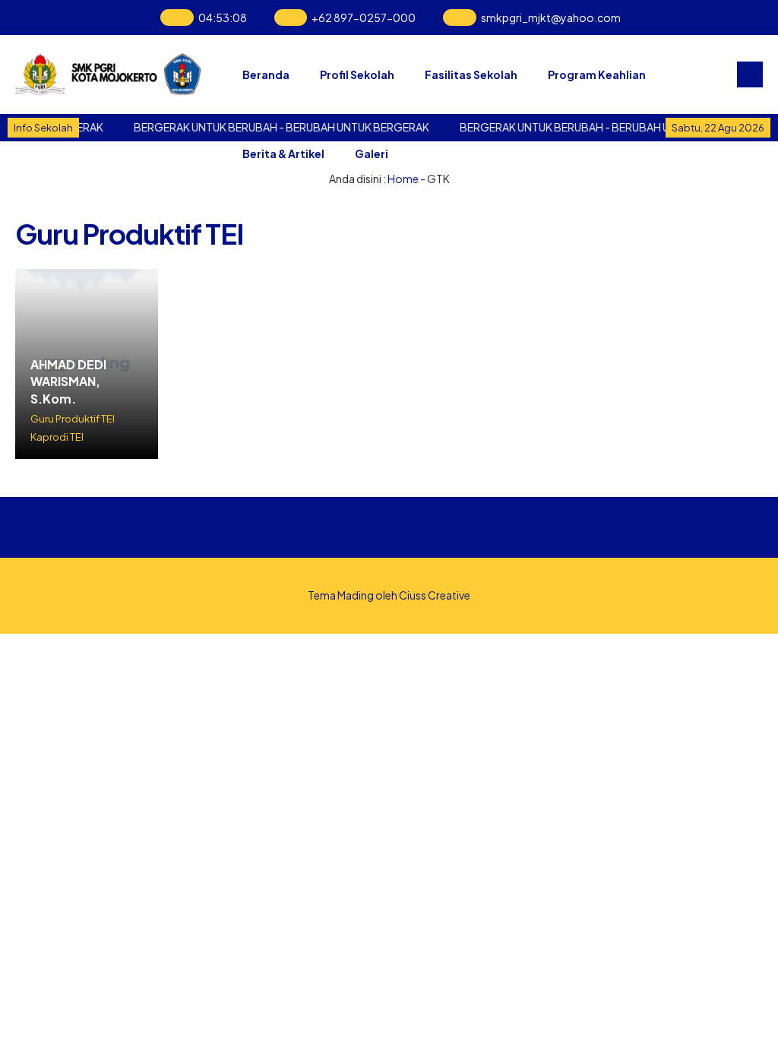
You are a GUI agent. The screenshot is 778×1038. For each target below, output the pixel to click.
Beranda (265, 74)
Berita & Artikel (283, 153)
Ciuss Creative (434, 595)
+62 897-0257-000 (364, 17)
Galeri (371, 153)
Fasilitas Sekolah (471, 74)
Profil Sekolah (357, 74)
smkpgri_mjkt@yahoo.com (551, 17)
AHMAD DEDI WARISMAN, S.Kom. (68, 381)
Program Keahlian (597, 74)
